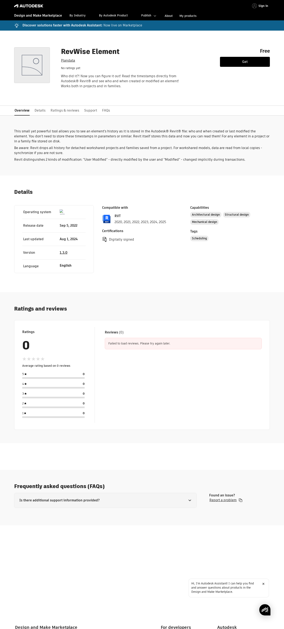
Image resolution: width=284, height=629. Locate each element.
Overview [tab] (22, 110)
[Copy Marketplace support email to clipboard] (240, 500)
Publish (146, 15)
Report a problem (223, 500)
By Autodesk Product (113, 15)
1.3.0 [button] (63, 252)
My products (187, 16)
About (169, 16)
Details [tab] (40, 110)
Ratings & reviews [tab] (65, 110)
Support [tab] (90, 110)
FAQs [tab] (106, 110)
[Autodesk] (28, 6)
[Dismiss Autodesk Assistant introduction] (263, 584)
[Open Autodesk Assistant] (265, 610)
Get (245, 61)
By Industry (77, 15)
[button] (105, 500)
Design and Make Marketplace (38, 15)
